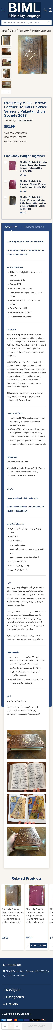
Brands (12, 1004)
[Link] (24, 10)
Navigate (13, 990)
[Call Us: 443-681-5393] (46, 10)
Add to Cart (36, 1026)
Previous (3, 92)
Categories (15, 997)
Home (4, 31)
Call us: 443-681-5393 (15, 976)
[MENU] (3, 10)
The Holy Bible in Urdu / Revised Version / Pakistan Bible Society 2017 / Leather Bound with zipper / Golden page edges (33, 203)
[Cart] (50, 10)
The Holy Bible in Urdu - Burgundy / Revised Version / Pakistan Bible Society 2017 (33, 184)
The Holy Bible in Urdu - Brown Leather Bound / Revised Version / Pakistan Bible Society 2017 (12, 915)
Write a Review (25, 120)
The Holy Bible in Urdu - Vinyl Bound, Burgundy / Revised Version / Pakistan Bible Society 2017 (35, 915)
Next (8, 92)
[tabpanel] (13, 917)
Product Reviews (34, 227)
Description (11, 227)
